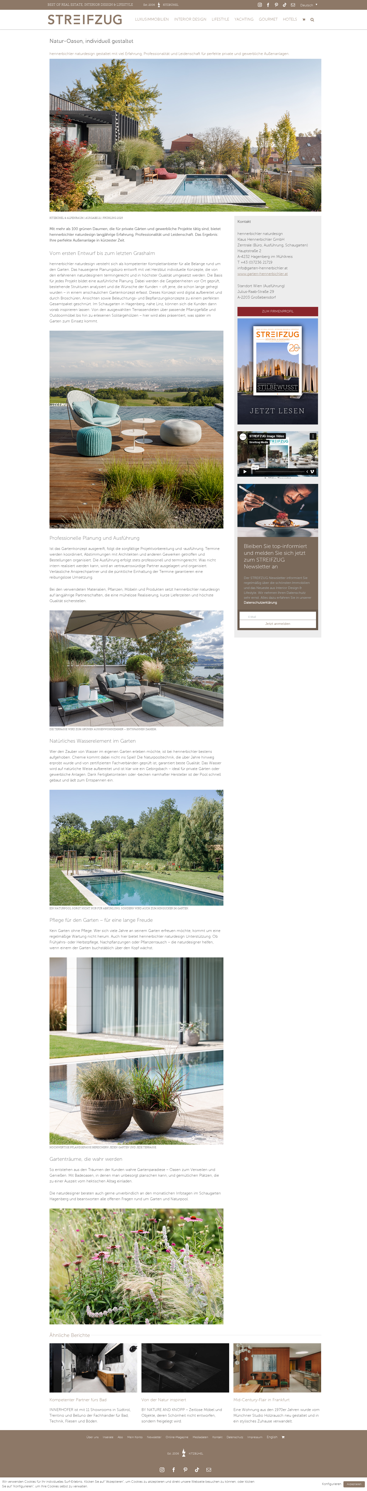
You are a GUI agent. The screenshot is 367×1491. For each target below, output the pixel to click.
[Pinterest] (185, 1469)
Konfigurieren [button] (331, 1484)
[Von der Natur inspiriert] (185, 1368)
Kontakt (217, 1437)
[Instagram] (162, 1469)
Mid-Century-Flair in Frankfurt (261, 1400)
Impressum (255, 1437)
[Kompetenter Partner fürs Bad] (93, 1368)
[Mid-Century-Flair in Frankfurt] (277, 1368)
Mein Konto (135, 1437)
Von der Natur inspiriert (163, 1400)
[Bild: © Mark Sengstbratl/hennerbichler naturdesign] (136, 332)
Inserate (108, 1437)
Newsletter (154, 1437)
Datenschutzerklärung (260, 602)
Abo (120, 1437)
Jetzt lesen (277, 411)
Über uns (92, 1437)
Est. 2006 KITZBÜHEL (185, 1453)
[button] (312, 19)
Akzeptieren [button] (354, 1484)
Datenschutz (235, 1437)
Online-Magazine (177, 1437)
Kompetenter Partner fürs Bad (78, 1400)
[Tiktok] (197, 1469)
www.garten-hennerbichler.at (262, 274)
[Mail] (208, 1469)
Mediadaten (200, 1437)
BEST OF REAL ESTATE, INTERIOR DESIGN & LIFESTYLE (113, 5)
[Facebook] (173, 1469)
